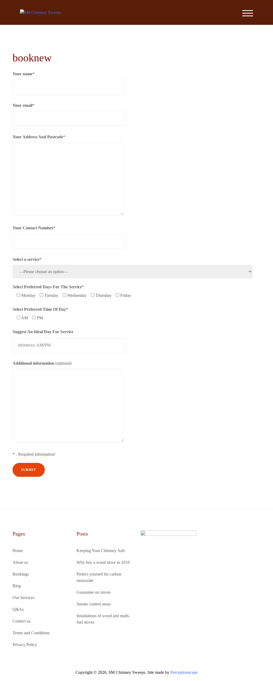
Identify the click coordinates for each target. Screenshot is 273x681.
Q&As (18, 609)
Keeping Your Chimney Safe (101, 550)
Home (18, 550)
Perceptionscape (184, 672)
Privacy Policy (25, 644)
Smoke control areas (94, 604)
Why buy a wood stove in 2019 (103, 562)
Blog (17, 586)
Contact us (21, 621)
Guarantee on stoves (94, 592)
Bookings (21, 574)
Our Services (23, 597)
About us (20, 562)
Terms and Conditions (31, 633)
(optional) (42, 363)
